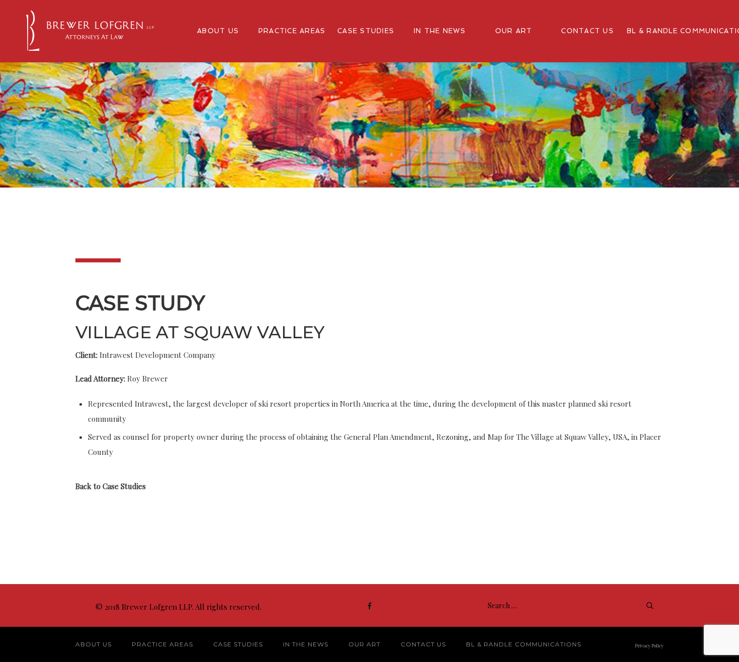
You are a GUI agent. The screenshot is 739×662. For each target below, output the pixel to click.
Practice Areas (162, 644)
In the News (305, 644)
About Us (93, 644)
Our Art (364, 644)
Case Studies (238, 644)
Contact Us (423, 644)
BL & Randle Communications (523, 644)
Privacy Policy (649, 645)
